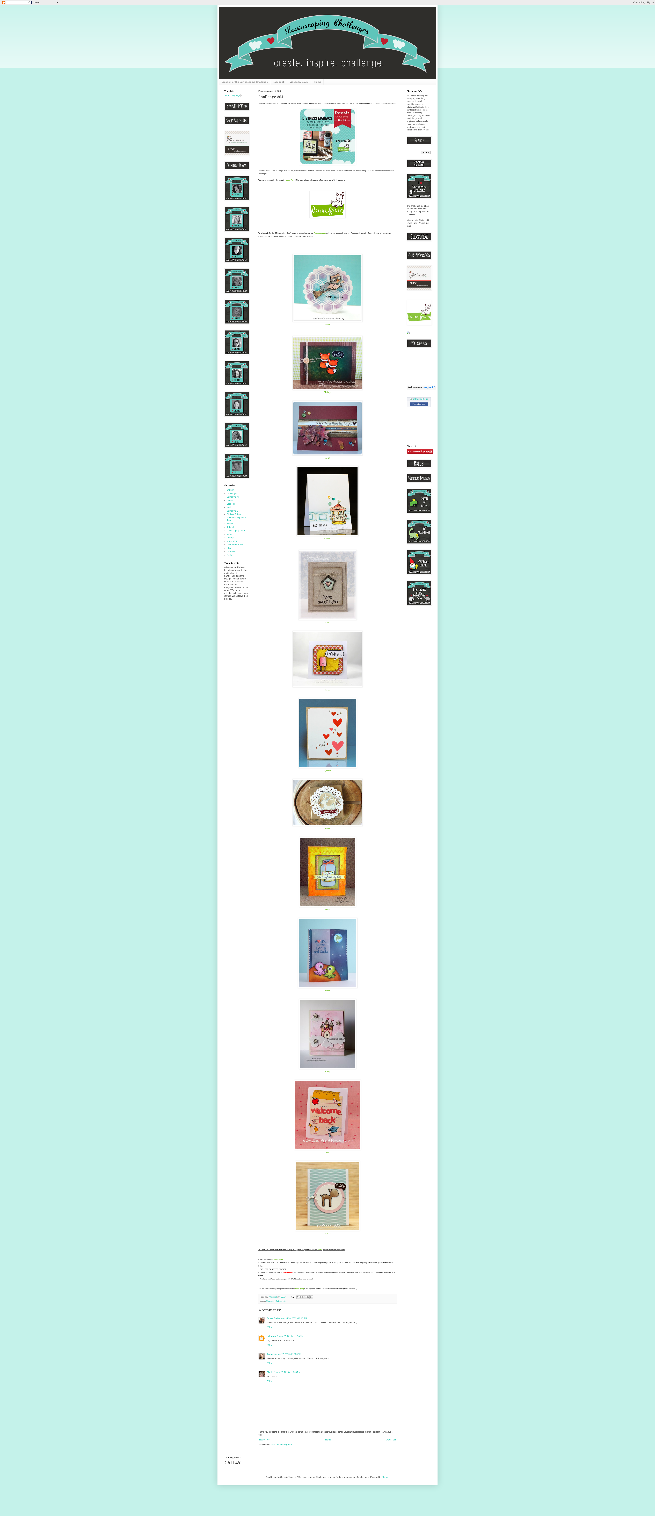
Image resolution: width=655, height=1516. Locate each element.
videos (230, 534)
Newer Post (264, 1440)
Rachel (270, 1354)
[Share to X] (304, 1297)
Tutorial (230, 527)
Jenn (327, 458)
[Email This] (298, 1297)
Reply (269, 1327)
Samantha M (233, 497)
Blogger (385, 1477)
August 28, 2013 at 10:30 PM (287, 1372)
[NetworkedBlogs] (419, 399)
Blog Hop (231, 504)
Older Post (391, 1440)
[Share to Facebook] (308, 1297)
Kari (229, 507)
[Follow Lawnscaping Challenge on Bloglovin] (421, 389)
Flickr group (299, 1289)
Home (317, 81)
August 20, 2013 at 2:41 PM (294, 1318)
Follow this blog (418, 404)
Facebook (279, 81)
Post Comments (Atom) (281, 1445)
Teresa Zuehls (273, 1318)
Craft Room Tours (235, 544)
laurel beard (232, 541)
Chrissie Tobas (234, 514)
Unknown (271, 1336)
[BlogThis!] (301, 1297)
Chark (270, 1372)
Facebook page (320, 233)
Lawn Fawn (290, 180)
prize (320, 1250)
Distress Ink (280, 1301)
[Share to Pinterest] (311, 1297)
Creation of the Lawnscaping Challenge (245, 81)
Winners (231, 490)
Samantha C (232, 511)
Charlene (231, 551)
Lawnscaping (277, 1259)
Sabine (230, 523)
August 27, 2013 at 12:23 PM (287, 1354)
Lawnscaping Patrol (236, 530)
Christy (327, 392)
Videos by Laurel (299, 81)
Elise (229, 548)
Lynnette (327, 771)
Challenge (270, 1301)
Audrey (327, 1072)
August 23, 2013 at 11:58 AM (290, 1336)
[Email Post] (292, 1297)
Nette (229, 555)
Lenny (230, 500)
